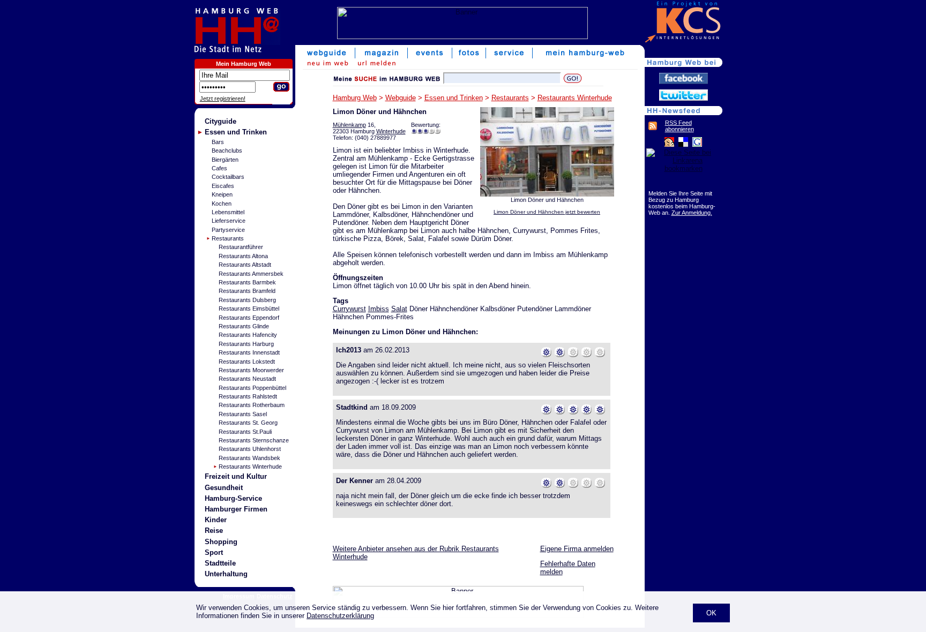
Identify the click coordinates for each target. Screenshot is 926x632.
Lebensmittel (228, 212)
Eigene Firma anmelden (577, 549)
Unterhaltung (226, 574)
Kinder (216, 520)
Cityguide (220, 121)
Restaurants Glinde (244, 326)
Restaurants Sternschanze (254, 440)
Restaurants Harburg (246, 344)
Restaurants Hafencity (248, 335)
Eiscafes (223, 186)
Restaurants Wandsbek (249, 458)
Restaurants (228, 238)
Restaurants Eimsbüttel (249, 308)
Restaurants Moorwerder (251, 370)
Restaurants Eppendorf (249, 317)
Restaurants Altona (243, 256)
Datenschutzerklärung (340, 616)
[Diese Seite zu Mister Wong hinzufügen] (669, 144)
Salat (399, 309)
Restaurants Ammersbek (251, 273)
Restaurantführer (241, 247)
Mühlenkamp (349, 125)
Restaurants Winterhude (250, 466)
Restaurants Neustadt (247, 378)
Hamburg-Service (233, 498)
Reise (214, 530)
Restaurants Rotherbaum (252, 405)
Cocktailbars (228, 177)
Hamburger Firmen (236, 509)
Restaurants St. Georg (248, 422)
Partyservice (228, 230)
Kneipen (222, 194)
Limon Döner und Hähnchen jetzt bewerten (547, 212)
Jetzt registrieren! (222, 98)
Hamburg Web (355, 98)
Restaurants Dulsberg (247, 300)
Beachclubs (227, 150)
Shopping (221, 542)
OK (711, 613)
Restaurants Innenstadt (249, 352)
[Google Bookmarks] (697, 144)
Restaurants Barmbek (247, 282)
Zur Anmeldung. (691, 212)
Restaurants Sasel (243, 414)
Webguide (400, 98)
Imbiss (378, 309)
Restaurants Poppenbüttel (252, 388)
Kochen (222, 203)
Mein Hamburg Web (243, 64)
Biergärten (225, 159)
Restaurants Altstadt (245, 264)
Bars (218, 142)
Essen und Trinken (236, 132)
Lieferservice (228, 220)
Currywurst (349, 309)
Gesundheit (224, 488)
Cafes (219, 168)
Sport (214, 552)
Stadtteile (220, 563)
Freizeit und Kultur (236, 476)
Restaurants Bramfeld (247, 291)
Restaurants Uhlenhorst (250, 449)
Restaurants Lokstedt (247, 361)
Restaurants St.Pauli (245, 431)
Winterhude (391, 131)
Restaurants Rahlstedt (248, 396)
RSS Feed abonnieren (679, 125)
